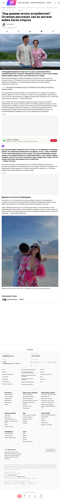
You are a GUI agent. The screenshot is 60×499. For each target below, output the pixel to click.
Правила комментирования (27, 382)
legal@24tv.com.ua (21, 476)
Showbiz (3, 7)
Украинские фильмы (28, 417)
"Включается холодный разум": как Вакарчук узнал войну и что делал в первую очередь (28, 88)
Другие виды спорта (28, 441)
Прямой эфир (8, 398)
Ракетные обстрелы (27, 394)
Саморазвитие (44, 422)
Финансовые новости (10, 419)
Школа (42, 418)
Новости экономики (10, 413)
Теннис (24, 437)
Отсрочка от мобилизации (47, 402)
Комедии (25, 421)
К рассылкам (50, 450)
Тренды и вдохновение (10, 437)
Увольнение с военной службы (48, 394)
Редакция (4, 371)
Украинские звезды (23, 2)
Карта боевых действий (28, 396)
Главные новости (9, 394)
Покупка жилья (8, 435)
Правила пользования (7, 384)
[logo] (11, 3)
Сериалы (25, 423)
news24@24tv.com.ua (8, 356)
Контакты (42, 369)
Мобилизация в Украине (48, 392)
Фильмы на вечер (27, 419)
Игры (41, 381)
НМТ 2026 (43, 420)
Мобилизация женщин (46, 398)
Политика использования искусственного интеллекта (27, 372)
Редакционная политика (7, 374)
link (31, 362)
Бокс (24, 433)
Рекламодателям (6, 381)
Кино (24, 413)
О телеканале (5, 376)
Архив (41, 376)
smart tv (24, 483)
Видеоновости (8, 400)
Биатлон (25, 439)
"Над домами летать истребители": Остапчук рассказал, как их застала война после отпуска (37, 7)
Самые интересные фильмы (29, 415)
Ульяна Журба (10, 24)
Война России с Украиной (30, 392)
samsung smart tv (33, 483)
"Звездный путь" (12, 27)
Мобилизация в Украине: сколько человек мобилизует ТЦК (48, 406)
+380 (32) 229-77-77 (12, 475)
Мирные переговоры (28, 398)
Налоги (6, 424)
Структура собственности (46, 374)
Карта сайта (43, 379)
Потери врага (26, 408)
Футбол (24, 435)
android (8, 483)
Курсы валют (8, 417)
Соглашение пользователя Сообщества (27, 379)
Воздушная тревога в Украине (30, 400)
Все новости (8, 392)
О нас (3, 369)
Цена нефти (7, 415)
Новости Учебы (45, 413)
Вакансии (42, 371)
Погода (6, 404)
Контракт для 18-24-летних (47, 400)
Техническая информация (27, 384)
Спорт (24, 431)
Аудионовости (8, 402)
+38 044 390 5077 (35, 356)
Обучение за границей (46, 424)
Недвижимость (9, 431)
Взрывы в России (27, 406)
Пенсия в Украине (9, 426)
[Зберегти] (53, 31)
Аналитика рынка (9, 433)
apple (16, 483)
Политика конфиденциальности (28, 369)
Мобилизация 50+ (45, 396)
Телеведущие (5, 379)
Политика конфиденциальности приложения (28, 376)
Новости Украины (9, 396)
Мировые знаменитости (38, 2)
